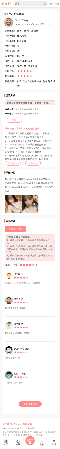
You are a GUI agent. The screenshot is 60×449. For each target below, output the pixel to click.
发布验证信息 (15, 228)
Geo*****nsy (21, 20)
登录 (51, 3)
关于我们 (7, 424)
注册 (57, 3)
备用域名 (27, 424)
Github (17, 424)
